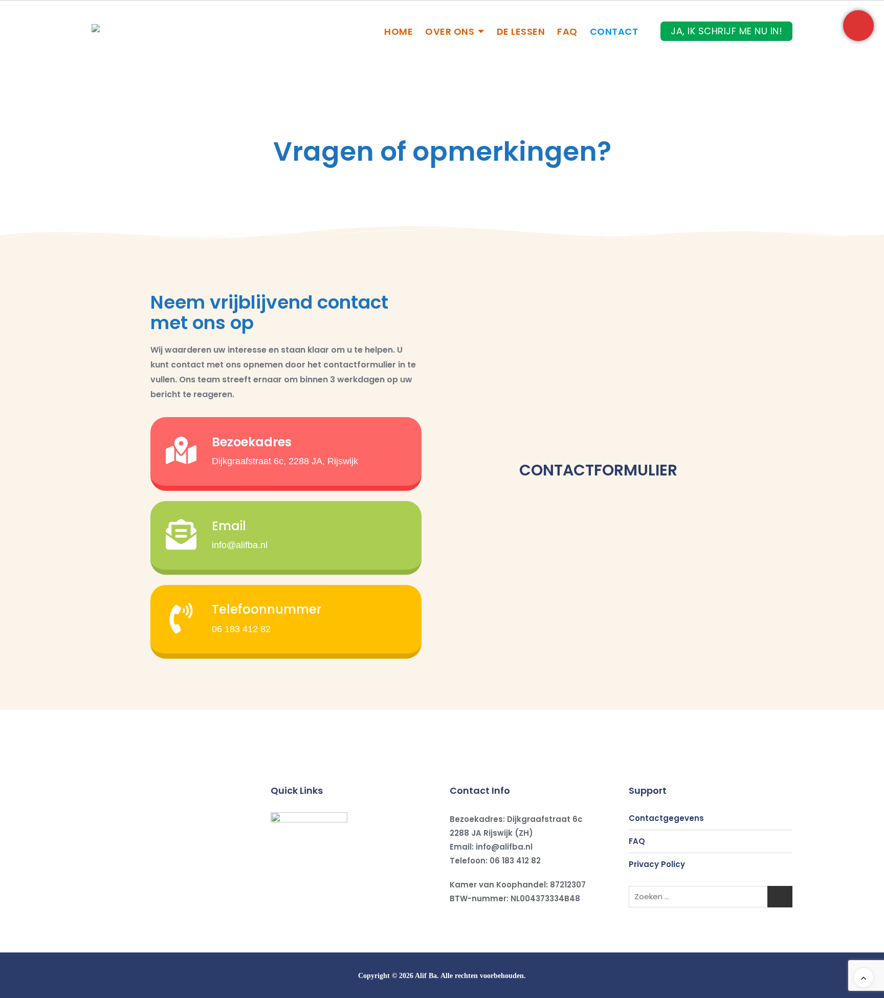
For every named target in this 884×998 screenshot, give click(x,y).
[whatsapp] (344, 911)
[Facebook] (274, 911)
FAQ (567, 31)
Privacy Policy (657, 864)
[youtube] (321, 911)
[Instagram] (297, 911)
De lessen (521, 31)
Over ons (449, 31)
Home (398, 31)
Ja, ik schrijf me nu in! (726, 31)
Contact (614, 31)
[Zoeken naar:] (710, 896)
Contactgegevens (666, 818)
